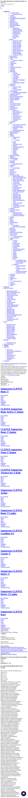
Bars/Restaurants (14, 24)
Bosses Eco (16, 114)
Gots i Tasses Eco (17, 116)
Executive (15, 35)
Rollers (15, 88)
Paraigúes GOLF (17, 212)
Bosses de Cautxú (17, 40)
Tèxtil (11, 239)
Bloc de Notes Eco (17, 112)
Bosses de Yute (16, 49)
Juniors (18, 140)
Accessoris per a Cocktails (19, 124)
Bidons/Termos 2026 (18, 176)
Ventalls (12, 282)
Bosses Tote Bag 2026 (18, 180)
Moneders (12, 161)
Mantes (12, 134)
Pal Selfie (15, 78)
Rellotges (12, 228)
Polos (14, 258)
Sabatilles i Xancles (18, 60)
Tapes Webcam (13, 233)
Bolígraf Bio (16, 28)
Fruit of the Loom (17, 144)
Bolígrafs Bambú (17, 29)
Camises (15, 242)
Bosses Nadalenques (18, 50)
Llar (11, 123)
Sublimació (12, 230)
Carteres (12, 64)
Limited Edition (14, 107)
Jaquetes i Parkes (17, 250)
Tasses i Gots (13, 235)
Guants (11, 102)
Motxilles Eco (16, 117)
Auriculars (15, 75)
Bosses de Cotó (17, 42)
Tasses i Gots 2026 (17, 203)
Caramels (12, 61)
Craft (14, 141)
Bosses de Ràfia (17, 45)
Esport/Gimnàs (13, 95)
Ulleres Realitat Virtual (18, 82)
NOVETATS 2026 (14, 175)
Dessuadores (16, 244)
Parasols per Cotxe (17, 14)
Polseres (12, 221)
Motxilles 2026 (16, 196)
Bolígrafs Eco (16, 113)
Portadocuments (14, 222)
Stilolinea (15, 154)
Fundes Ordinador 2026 (19, 190)
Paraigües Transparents (18, 215)
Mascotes (12, 156)
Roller (14, 38)
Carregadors (16, 77)
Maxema (15, 149)
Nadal (11, 166)
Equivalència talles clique (18, 647)
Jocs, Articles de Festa (15, 103)
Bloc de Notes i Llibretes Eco (14, 351)
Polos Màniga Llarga (21, 261)
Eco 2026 (15, 186)
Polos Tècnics (19, 263)
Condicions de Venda (16, 651)
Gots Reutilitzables (17, 236)
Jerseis (14, 251)
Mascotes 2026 (16, 194)
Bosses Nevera (16, 52)
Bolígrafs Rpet (16, 32)
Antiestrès (12, 19)
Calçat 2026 (16, 182)
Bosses (11, 39)
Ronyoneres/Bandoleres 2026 (14, 314)
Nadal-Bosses (16, 168)
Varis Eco (15, 120)
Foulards (15, 247)
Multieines (12, 165)
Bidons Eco (16, 110)
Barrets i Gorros (14, 22)
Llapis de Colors (17, 86)
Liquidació (12, 121)
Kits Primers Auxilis (15, 105)
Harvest (15, 145)
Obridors (15, 128)
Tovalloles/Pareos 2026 (18, 205)
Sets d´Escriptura (17, 89)
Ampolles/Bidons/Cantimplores (17, 18)
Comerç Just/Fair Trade (15, 67)
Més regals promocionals (19, 226)
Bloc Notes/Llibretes (15, 25)
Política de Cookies (15, 375)
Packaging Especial (15, 210)
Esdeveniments (13, 91)
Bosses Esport (13, 56)
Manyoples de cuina (18, 127)
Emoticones (13, 84)
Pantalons (15, 257)
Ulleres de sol (13, 278)
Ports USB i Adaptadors (19, 79)
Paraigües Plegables (18, 214)
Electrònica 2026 (17, 187)
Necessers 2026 (17, 198)
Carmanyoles (13, 63)
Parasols (12, 217)
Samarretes (15, 264)
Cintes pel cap (16, 243)
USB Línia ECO (17, 281)
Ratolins (15, 81)
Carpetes (15, 159)
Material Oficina (14, 158)
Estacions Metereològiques (16, 96)
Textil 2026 (16, 204)
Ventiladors (12, 284)
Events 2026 (16, 189)
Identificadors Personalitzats (20, 92)
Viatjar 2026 (16, 207)
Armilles (15, 240)
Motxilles (12, 162)
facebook (9, 654)
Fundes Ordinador (14, 99)
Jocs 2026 (15, 193)
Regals (11, 223)
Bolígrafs (12, 26)
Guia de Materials (18, 648)
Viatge (11, 285)
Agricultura (13, 17)
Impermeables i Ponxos (18, 249)
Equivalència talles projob (7, 648)
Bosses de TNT (17, 47)
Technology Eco (17, 119)
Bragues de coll (14, 57)
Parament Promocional (18, 130)
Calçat (11, 59)
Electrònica (12, 71)
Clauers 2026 (16, 183)
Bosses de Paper (17, 43)
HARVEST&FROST (18, 147)
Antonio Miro (16, 137)
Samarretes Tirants (20, 272)
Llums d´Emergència (15, 131)
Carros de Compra (17, 54)
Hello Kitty (16, 148)
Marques (12, 135)
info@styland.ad (5, 646)
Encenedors (16, 225)
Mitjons (15, 256)
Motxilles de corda (17, 163)
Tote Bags (12, 274)
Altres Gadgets (16, 74)
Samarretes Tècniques (21, 271)
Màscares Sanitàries (15, 155)
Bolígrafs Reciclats (17, 31)
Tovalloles (12, 275)
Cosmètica (12, 68)
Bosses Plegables (17, 53)
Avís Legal (24, 651)
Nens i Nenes (13, 172)
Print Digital (16, 36)
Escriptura (12, 85)
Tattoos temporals (14, 237)
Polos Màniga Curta (21, 260)
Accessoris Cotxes (14, 12)
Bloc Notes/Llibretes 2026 (19, 177)
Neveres (12, 173)
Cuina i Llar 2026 (17, 184)
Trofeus (12, 277)
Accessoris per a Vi (18, 126)
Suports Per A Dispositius (16, 232)
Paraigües (12, 211)
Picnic (11, 219)
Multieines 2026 (17, 197)
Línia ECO (12, 109)
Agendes (12, 15)
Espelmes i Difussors (15, 93)
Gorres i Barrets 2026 (18, 191)
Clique (14, 138)
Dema (14, 142)
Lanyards (12, 106)
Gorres (11, 100)
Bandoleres (12, 21)
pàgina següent (4, 629)
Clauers (12, 65)
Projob (14, 152)
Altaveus (15, 72)
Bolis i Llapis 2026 (17, 179)
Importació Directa (5, 653)
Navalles (12, 169)
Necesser (12, 170)
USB (11, 279)
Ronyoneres (13, 229)
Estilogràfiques (16, 33)
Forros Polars (16, 246)
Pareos (11, 218)
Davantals (12, 70)
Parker (14, 151)
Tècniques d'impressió (14, 650)
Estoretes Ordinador (15, 98)
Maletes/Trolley (14, 133)
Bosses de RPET (17, 46)
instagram (14, 654)
